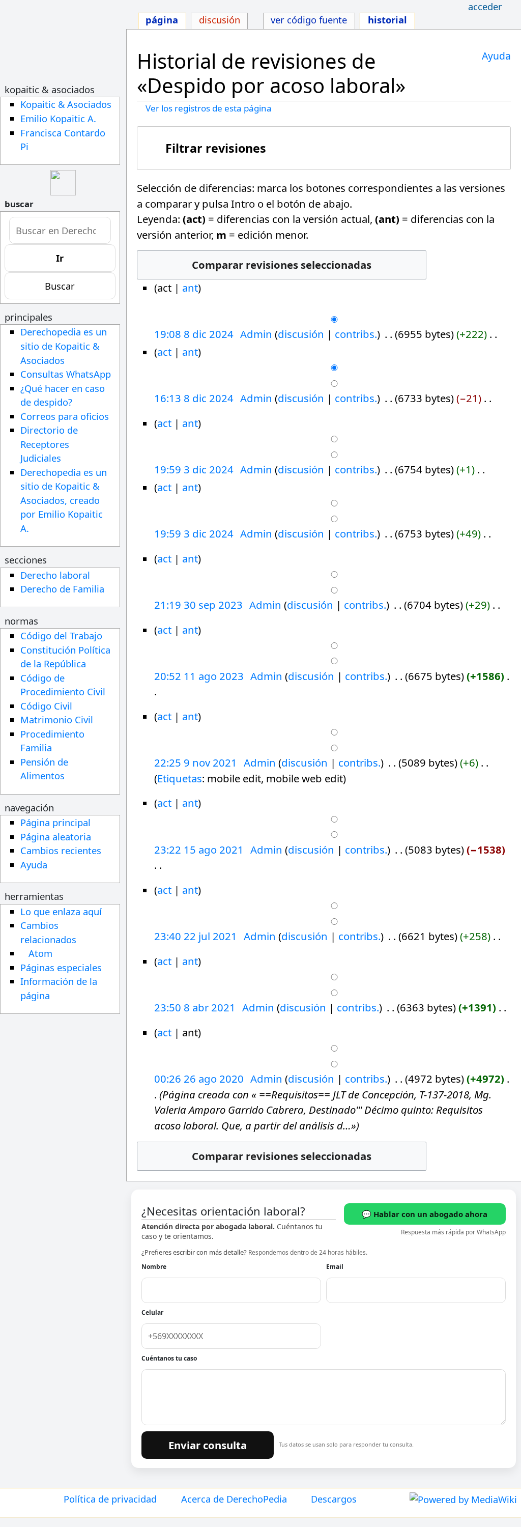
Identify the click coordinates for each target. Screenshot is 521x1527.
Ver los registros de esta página (209, 108)
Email (334, 1266)
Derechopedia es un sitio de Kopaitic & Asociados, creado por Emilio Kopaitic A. (63, 500)
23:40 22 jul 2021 (195, 936)
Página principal (55, 822)
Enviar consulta (207, 1445)
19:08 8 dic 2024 (194, 334)
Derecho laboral (55, 575)
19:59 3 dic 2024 (194, 469)
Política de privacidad (110, 1498)
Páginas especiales (61, 967)
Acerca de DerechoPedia (234, 1498)
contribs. (356, 334)
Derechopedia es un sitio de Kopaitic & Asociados (63, 345)
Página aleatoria (55, 836)
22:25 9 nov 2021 (195, 762)
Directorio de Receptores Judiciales (49, 443)
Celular (152, 1312)
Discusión (219, 19)
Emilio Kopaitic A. (58, 118)
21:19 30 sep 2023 (198, 605)
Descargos (334, 1498)
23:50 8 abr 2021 (195, 1007)
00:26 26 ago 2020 (199, 1078)
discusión (301, 334)
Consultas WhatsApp (65, 373)
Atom (40, 953)
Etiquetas (179, 778)
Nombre (153, 1266)
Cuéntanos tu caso (169, 1358)
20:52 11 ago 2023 (199, 676)
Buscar (19, 204)
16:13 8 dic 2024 (194, 398)
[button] (324, 148)
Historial (387, 19)
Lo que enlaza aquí (61, 911)
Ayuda (496, 56)
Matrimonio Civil (56, 719)
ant (190, 287)
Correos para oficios (64, 416)
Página (162, 19)
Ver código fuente (309, 19)
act (164, 352)
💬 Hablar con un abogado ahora (424, 1214)
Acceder (485, 6)
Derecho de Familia (62, 588)
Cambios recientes (60, 850)
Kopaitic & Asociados (65, 104)
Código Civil (46, 705)
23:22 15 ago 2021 (199, 849)
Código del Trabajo (61, 635)
